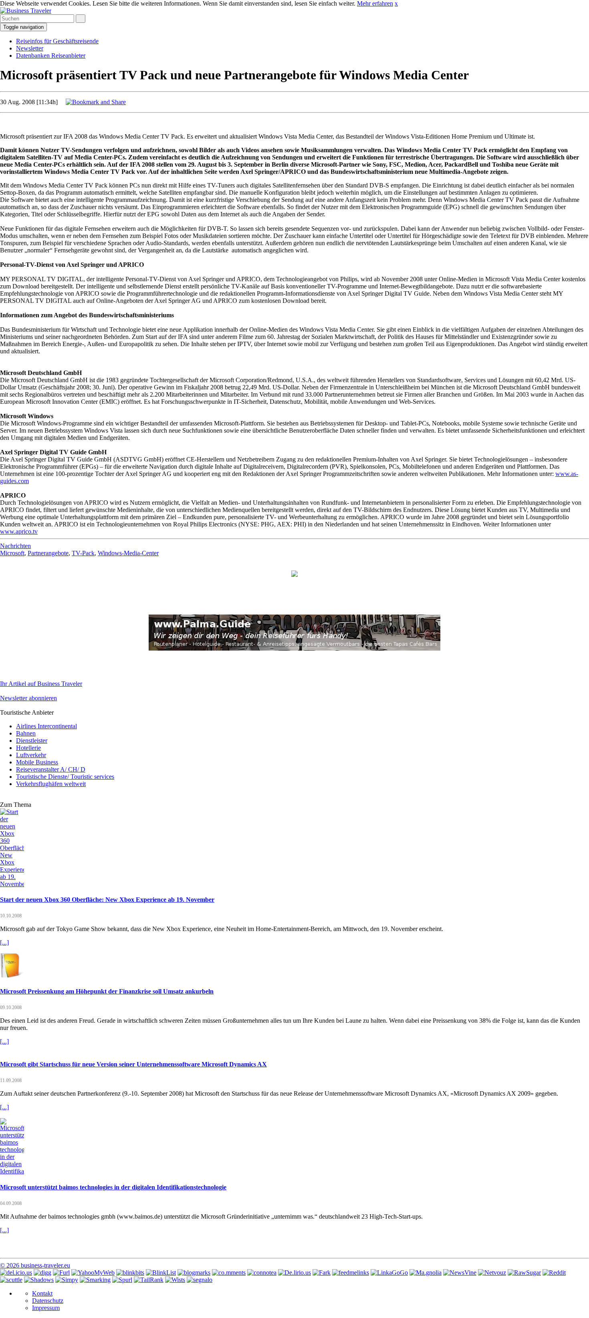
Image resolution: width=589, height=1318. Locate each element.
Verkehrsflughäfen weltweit (51, 783)
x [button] (396, 3)
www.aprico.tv (19, 531)
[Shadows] (39, 1279)
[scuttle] (11, 1279)
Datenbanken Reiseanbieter (50, 55)
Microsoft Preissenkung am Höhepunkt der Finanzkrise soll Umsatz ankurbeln (107, 991)
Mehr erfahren (375, 3)
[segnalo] (199, 1279)
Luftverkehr (31, 755)
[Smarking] (95, 1279)
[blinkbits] (130, 1272)
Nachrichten (15, 545)
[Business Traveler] (25, 10)
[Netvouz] (492, 1272)
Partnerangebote (48, 553)
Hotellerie (28, 747)
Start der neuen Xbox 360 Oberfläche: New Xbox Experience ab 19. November (107, 899)
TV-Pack (83, 553)
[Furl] (61, 1272)
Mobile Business (37, 762)
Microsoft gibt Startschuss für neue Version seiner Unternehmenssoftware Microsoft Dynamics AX (133, 1064)
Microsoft (12, 553)
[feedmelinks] (350, 1272)
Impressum (46, 1307)
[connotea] (261, 1272)
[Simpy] (66, 1279)
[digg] (42, 1272)
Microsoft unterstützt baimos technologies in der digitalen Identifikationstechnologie (113, 1187)
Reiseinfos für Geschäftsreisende (57, 41)
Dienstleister (31, 740)
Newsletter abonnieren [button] (28, 698)
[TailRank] (148, 1279)
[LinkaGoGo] (389, 1272)
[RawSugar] (524, 1272)
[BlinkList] (161, 1272)
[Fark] (322, 1272)
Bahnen (26, 733)
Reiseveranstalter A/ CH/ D (50, 769)
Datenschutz (47, 1300)
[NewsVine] (459, 1272)
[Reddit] (554, 1272)
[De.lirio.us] (294, 1272)
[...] (4, 942)
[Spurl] (122, 1279)
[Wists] (175, 1279)
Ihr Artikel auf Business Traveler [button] (41, 683)
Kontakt (42, 1293)
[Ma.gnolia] (425, 1272)
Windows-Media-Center (128, 553)
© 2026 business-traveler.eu (35, 1265)
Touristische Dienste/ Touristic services (65, 776)
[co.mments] (229, 1272)
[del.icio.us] (16, 1272)
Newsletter (29, 48)
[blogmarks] (194, 1272)
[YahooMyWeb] (93, 1272)
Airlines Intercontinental (46, 726)
